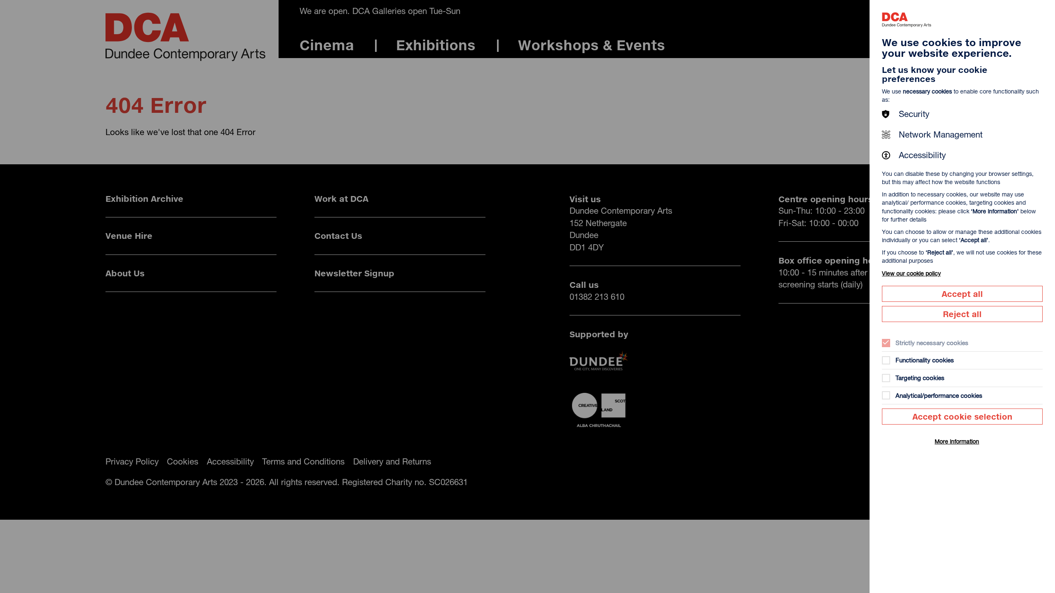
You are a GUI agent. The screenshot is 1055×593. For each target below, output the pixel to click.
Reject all (962, 314)
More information (957, 441)
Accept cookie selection (962, 416)
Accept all (962, 294)
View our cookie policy (911, 273)
